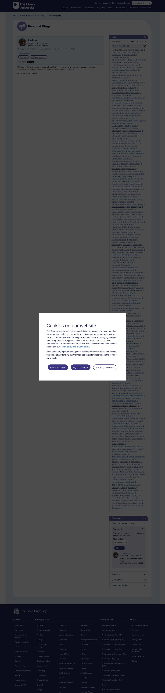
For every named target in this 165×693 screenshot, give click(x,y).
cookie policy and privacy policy (74, 347)
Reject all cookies (80, 368)
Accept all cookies (58, 368)
